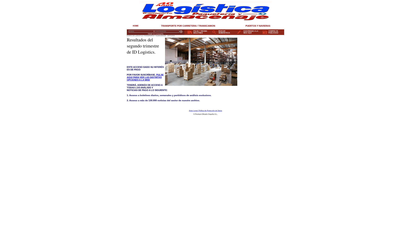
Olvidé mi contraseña (155, 34)
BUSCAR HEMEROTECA (224, 32)
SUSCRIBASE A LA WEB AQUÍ (250, 32)
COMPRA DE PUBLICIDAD (273, 32)
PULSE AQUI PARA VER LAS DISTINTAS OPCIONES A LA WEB (145, 77)
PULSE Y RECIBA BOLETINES (200, 32)
